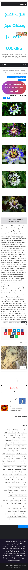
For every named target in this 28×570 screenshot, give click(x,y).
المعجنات (24, 459)
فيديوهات (16, 490)
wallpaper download (13, 77)
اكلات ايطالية (16, 438)
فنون (10, 487)
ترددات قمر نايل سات (14, 464)
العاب (25, 453)
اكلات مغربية (23, 445)
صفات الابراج (23, 480)
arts (20, 508)
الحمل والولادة (18, 451)
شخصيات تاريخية (17, 477)
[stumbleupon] (10, 330)
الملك (12, 459)
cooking (9, 511)
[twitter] (18, 330)
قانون (10, 490)
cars (9, 508)
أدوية (10, 432)
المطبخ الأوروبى (8, 456)
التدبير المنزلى (23, 448)
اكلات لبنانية (16, 443)
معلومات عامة (5, 501)
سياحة (10, 474)
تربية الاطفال (11, 461)
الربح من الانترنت (9, 451)
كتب (17, 495)
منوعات (14, 503)
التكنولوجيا (16, 448)
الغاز (4, 453)
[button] (23, 4)
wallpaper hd (22, 80)
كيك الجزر (15, 498)
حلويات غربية (10, 469)
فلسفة (10, 485)
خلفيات (4, 469)
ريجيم (25, 474)
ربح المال (15, 472)
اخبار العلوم (24, 432)
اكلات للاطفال (9, 443)
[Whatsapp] (16, 336)
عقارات (20, 485)
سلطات (16, 474)
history (24, 516)
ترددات (4, 461)
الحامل (24, 451)
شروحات (10, 477)
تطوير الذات (5, 464)
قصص (5, 490)
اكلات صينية (23, 443)
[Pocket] (5, 333)
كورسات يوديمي (22, 498)
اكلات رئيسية (9, 440)
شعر (5, 477)
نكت (17, 506)
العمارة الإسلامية (10, 453)
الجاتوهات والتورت (8, 448)
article (25, 508)
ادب (18, 432)
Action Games (5, 506)
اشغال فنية (19, 435)
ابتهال (25, 430)
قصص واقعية (23, 495)
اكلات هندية (16, 445)
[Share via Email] (12, 336)
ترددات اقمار (23, 464)
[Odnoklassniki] (9, 333)
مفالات (24, 503)
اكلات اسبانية (23, 438)
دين (20, 472)
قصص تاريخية (23, 493)
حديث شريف (6, 466)
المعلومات (17, 459)
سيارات (24, 477)
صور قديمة (7, 480)
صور (13, 480)
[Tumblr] (6, 330)
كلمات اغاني (11, 495)
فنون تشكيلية (23, 490)
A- (4, 98)
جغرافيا (12, 466)
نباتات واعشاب (23, 506)
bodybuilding (15, 508)
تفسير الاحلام (19, 466)
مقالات (19, 503)
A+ (9, 98)
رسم (10, 472)
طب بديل (24, 482)
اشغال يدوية (12, 435)
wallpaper (22, 77)
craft (16, 514)
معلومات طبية (14, 501)
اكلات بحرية (8, 438)
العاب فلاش (19, 453)
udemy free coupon (12, 516)
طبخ (13, 482)
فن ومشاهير (23, 487)
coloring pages (23, 511)
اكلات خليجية (16, 440)
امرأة (25, 461)
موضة (8, 503)
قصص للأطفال (15, 493)
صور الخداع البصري (14, 359)
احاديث (20, 430)
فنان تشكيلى (16, 487)
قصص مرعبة (7, 493)
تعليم (25, 466)
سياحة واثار (4, 474)
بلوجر (21, 461)
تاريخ (17, 461)
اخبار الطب (6, 430)
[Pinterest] (22, 333)
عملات (15, 485)
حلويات (24, 469)
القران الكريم (23, 456)
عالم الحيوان (7, 482)
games (3, 514)
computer (15, 511)
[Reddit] (18, 333)
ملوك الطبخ (22, 95)
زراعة (21, 474)
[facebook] (22, 330)
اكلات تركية (24, 440)
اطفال (5, 435)
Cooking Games (23, 514)
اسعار (25, 435)
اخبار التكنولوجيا (13, 430)
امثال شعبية (6, 459)
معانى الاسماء (23, 501)
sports (19, 516)
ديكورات (24, 472)
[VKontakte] (14, 333)
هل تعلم (12, 506)
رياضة (6, 472)
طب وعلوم (18, 482)
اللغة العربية (16, 456)
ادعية (14, 432)
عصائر (25, 485)
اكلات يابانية (8, 445)
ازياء (6, 432)
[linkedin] (14, 330)
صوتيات (17, 480)
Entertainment (10, 514)
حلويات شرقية (18, 469)
